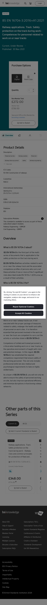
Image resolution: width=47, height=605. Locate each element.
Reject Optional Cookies (23, 307)
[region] (23, 302)
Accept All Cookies (23, 313)
